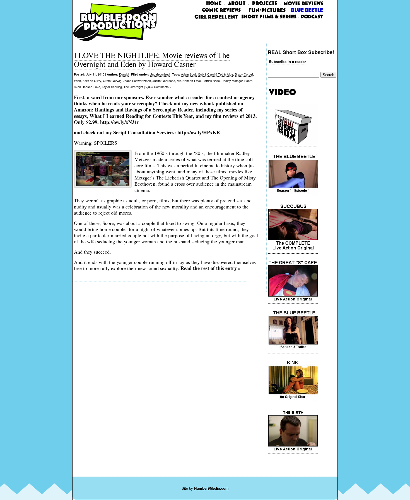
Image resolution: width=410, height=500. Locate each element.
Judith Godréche (164, 80)
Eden (77, 80)
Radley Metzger (232, 80)
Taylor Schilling (112, 86)
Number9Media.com (211, 488)
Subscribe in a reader (287, 61)
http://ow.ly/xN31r (119, 122)
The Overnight (133, 86)
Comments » (158, 86)
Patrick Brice (211, 80)
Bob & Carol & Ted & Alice (215, 74)
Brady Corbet (244, 74)
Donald (124, 74)
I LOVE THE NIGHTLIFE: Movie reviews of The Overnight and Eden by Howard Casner (152, 59)
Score (248, 80)
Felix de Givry (92, 80)
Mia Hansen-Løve (189, 80)
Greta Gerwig (112, 80)
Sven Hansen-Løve (87, 86)
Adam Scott (189, 74)
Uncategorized (160, 74)
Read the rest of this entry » (210, 268)
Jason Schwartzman (137, 80)
